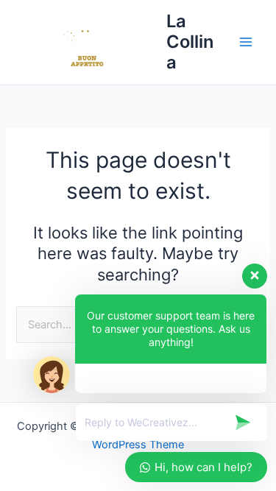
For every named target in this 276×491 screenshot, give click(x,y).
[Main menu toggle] (245, 42)
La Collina (189, 42)
